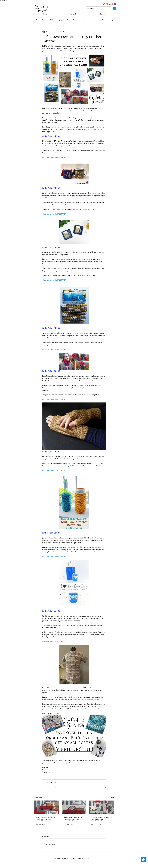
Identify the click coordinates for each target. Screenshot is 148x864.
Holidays (86, 20)
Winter (52, 20)
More (103, 20)
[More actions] (105, 32)
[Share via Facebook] (43, 782)
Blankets (95, 20)
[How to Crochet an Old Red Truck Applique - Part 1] (74, 807)
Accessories (76, 20)
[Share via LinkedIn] (51, 782)
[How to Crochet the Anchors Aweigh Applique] (101, 807)
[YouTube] (109, 4)
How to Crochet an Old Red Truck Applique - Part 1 (73, 818)
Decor (44, 20)
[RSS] (107, 4)
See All (112, 797)
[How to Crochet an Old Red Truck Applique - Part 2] (46, 807)
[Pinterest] (104, 4)
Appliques (60, 20)
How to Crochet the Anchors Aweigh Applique (101, 818)
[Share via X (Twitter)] (47, 782)
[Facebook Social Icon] (115, 4)
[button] (114, 8)
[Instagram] (112, 4)
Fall (68, 20)
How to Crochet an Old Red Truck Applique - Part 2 (45, 818)
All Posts (36, 20)
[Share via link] (56, 782)
